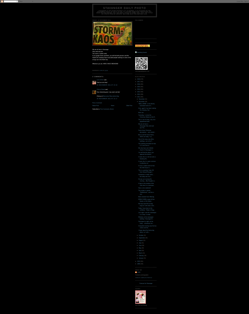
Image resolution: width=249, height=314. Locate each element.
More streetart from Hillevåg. (146, 196)
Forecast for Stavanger (145, 283)
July (140, 243)
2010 (138, 261)
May (140, 248)
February (141, 255)
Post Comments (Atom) (107, 109)
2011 (138, 97)
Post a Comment (97, 103)
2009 (138, 264)
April (140, 250)
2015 (138, 86)
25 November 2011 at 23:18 (107, 85)
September (142, 238)
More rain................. (144, 112)
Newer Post (95, 105)
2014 (138, 89)
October (141, 235)
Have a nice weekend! (144, 188)
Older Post (129, 105)
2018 (138, 79)
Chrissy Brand (101, 89)
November (142, 101)
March (141, 253)
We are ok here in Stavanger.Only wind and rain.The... (146, 125)
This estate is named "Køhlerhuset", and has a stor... (146, 192)
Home (112, 105)
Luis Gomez (100, 79)
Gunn (138, 272)
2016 (138, 84)
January (141, 258)
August (141, 240)
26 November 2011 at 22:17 (107, 98)
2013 (138, 91)
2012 (138, 94)
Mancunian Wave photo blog (111, 96)
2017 (138, 81)
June (140, 245)
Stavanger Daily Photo (124, 8)
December (142, 99)
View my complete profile (143, 277)
